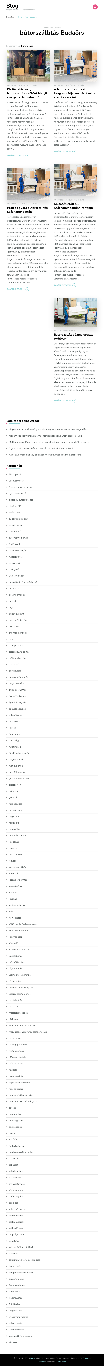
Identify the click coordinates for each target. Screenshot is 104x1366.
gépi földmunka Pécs (20, 778)
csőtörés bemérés (18, 658)
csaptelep (14, 639)
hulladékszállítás (17, 835)
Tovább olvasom (15, 155)
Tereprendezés (17, 1285)
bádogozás (14, 569)
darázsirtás (14, 664)
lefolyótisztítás (16, 962)
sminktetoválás (17, 1183)
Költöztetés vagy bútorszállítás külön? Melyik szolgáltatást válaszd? (27, 93)
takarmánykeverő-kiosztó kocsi (24, 1259)
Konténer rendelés (18, 930)
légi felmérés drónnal (20, 974)
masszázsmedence (18, 1012)
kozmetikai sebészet (19, 949)
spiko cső (13, 1202)
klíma (11, 911)
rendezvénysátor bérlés (21, 1152)
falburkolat (15, 721)
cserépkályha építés (19, 651)
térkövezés (14, 1291)
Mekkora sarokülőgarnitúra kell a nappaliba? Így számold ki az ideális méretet (49, 442)
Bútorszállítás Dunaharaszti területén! (73, 337)
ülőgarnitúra (15, 1310)
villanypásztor (16, 1323)
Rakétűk (13, 1139)
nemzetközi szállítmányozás (23, 1101)
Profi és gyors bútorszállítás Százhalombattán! (27, 210)
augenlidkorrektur (18, 518)
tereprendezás (16, 1278)
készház (13, 898)
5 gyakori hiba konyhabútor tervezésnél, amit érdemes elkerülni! (42, 448)
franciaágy (14, 740)
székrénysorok (16, 1221)
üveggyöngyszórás (18, 1316)
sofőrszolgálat (16, 1196)
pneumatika (15, 1114)
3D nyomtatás (16, 480)
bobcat (12, 601)
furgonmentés (16, 759)
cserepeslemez (16, 645)
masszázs (13, 1006)
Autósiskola (15, 544)
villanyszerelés (16, 1329)
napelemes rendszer (19, 1082)
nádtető (13, 1069)
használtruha (15, 810)
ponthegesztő (16, 1120)
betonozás (14, 588)
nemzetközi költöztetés (21, 1095)
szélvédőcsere (16, 1228)
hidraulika (14, 822)
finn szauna (14, 734)
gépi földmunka (17, 772)
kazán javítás (15, 886)
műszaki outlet (16, 1063)
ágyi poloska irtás (18, 493)
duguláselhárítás (17, 689)
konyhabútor (15, 936)
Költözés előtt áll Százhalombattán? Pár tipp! (73, 206)
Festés (12, 727)
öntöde (12, 1107)
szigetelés (14, 1240)
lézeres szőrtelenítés (20, 993)
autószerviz (15, 563)
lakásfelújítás (15, 955)
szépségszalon (16, 1234)
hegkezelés (15, 816)
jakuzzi (12, 860)
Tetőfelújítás (15, 1297)
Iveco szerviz (15, 854)
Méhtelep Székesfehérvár (22, 1025)
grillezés (13, 791)
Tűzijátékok (15, 1304)
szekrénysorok (16, 1215)
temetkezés (15, 1266)
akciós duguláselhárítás (21, 499)
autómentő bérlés (18, 537)
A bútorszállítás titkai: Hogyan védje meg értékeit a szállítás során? (74, 93)
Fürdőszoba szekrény (20, 753)
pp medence (15, 1126)
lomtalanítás (15, 1000)
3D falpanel (15, 474)
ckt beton (14, 626)
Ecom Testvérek (17, 696)
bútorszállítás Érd (64, 331)
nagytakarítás (16, 1076)
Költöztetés (15, 917)
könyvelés (14, 943)
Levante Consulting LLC (21, 987)
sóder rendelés (16, 1190)
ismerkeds (14, 848)
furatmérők (15, 746)
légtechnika (15, 981)
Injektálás (14, 841)
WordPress (61, 1361)
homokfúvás (15, 829)
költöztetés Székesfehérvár (22, 85)
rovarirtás (14, 1158)
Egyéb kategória (17, 702)
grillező (13, 797)
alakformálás (15, 506)
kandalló (13, 873)
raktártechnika (16, 1145)
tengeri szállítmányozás (21, 1272)
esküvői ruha (15, 715)
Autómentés (15, 531)
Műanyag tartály (17, 1057)
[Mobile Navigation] (95, 6)
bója (11, 607)
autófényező (15, 525)
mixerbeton (15, 1038)
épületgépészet (17, 708)
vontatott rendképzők (20, 1335)
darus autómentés (18, 677)
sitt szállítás (15, 1177)
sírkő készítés (16, 1171)
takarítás (13, 1253)
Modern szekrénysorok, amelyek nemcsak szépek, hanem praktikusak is (45, 435)
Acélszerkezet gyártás (20, 487)
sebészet (13, 1164)
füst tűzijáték (16, 765)
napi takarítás (16, 1088)
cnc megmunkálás (18, 632)
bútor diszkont (16, 613)
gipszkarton (15, 784)
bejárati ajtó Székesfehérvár (23, 582)
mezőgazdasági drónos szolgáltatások (28, 1031)
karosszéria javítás (18, 879)
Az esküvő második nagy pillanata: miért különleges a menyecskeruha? (45, 454)
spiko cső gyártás (18, 1209)
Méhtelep (14, 1019)
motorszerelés (16, 1050)
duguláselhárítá (17, 683)
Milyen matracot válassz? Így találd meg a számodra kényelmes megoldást (48, 429)
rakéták (13, 1133)
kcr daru (13, 892)
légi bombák (15, 968)
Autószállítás (16, 556)
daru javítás (15, 670)
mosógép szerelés (18, 1044)
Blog (12, 5)
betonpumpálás (17, 594)
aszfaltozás (14, 512)
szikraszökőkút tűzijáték (21, 1247)
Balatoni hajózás (17, 575)
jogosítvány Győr (17, 867)
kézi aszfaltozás (17, 905)
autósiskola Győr (17, 550)
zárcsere (13, 1342)
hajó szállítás (15, 803)
